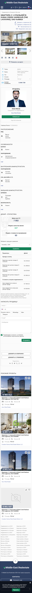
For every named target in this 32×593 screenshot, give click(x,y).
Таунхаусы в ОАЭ (21, 547)
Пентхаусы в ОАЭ (5, 547)
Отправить (26, 340)
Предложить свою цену (25, 28)
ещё (2, 161)
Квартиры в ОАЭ (21, 526)
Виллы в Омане (5, 539)
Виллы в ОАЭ (4, 536)
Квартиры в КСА (21, 532)
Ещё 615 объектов (16, 120)
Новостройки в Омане (22, 539)
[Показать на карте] (2, 58)
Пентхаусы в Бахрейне (7, 556)
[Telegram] (21, 363)
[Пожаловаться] (16, 58)
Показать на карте (17, 62)
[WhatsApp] (19, 363)
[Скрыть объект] (5, 58)
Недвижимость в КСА (6, 532)
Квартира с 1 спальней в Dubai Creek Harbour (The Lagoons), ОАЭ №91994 (15, 435)
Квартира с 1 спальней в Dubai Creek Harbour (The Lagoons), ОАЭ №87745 (15, 398)
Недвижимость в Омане (7, 528)
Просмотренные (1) (26, 26)
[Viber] (17, 363)
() (24, 22)
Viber (22, 312)
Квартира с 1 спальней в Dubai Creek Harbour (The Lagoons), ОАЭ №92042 (15, 510)
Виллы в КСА (4, 543)
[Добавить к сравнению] (26, 378)
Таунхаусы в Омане (22, 549)
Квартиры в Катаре (22, 530)
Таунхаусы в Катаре (22, 551)
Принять (16, 590)
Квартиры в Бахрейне (22, 534)
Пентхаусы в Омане (6, 549)
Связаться (16, 116)
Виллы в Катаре (5, 541)
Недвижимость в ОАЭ (6, 526)
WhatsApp (15, 312)
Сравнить (16, 248)
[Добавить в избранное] (29, 378)
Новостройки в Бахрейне (23, 545)
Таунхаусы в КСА (21, 554)
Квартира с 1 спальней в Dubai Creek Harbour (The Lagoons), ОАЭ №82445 (15, 473)
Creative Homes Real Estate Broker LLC (12, 444)
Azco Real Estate (16, 113)
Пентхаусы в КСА (5, 554)
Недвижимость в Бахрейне (8, 534)
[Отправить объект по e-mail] (9, 58)
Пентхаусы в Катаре (6, 551)
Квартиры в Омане (22, 528)
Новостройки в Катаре (22, 541)
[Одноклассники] (12, 363)
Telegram (5, 314)
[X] (14, 363)
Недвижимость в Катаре (7, 530)
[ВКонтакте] (10, 363)
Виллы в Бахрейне (6, 545)
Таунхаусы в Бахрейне (23, 556)
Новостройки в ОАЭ (22, 536)
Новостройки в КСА (22, 543)
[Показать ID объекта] (13, 58)
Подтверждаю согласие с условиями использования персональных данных (13, 335)
